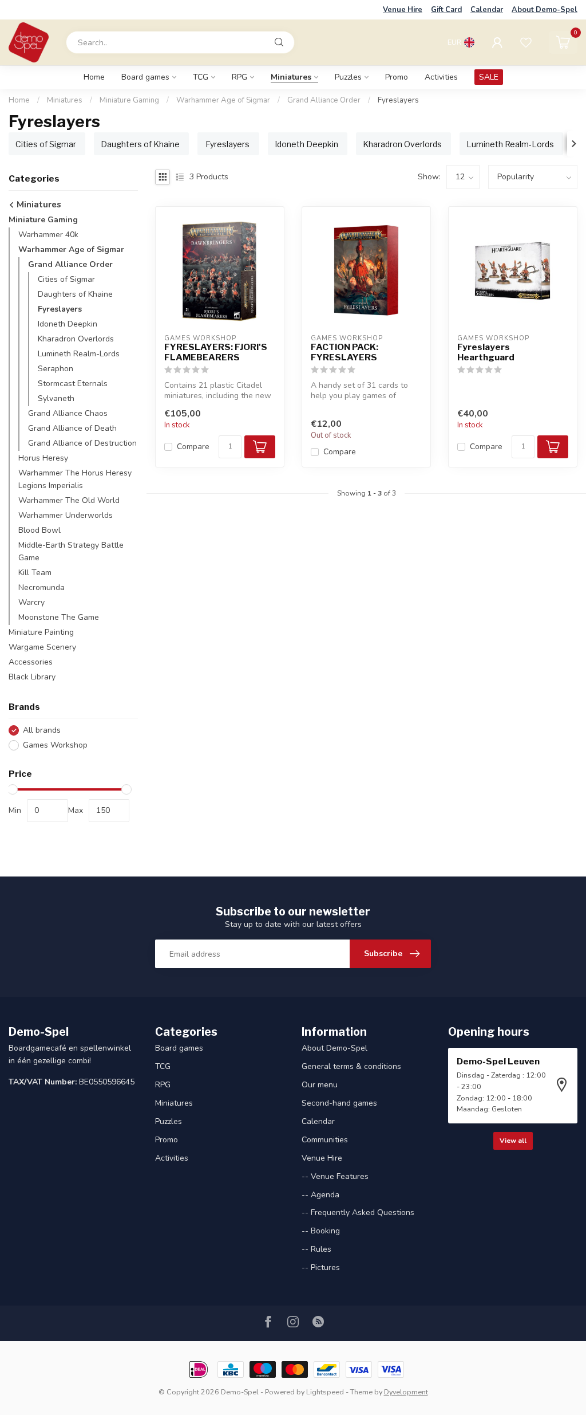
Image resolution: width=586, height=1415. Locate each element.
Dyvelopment (406, 1392)
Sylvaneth (56, 398)
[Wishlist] (526, 42)
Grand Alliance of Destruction (82, 443)
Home (94, 77)
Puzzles (348, 77)
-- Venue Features (335, 1176)
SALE (488, 77)
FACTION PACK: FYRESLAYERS (344, 352)
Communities (325, 1139)
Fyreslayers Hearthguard (485, 352)
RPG (239, 77)
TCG (200, 77)
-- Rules (316, 1249)
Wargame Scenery (42, 647)
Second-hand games (339, 1103)
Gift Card (446, 10)
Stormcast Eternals (73, 383)
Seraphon (55, 368)
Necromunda (41, 587)
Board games (145, 77)
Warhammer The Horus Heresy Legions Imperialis (75, 479)
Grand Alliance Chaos (68, 413)
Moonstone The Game (58, 617)
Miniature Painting (41, 632)
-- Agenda (320, 1194)
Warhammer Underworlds (65, 515)
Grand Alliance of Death (72, 428)
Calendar (486, 10)
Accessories (31, 662)
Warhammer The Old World (69, 500)
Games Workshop (55, 745)
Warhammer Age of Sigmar (223, 100)
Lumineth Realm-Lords (79, 353)
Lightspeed (325, 1392)
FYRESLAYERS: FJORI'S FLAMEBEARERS (215, 352)
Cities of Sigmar (66, 279)
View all (513, 1140)
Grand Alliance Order (324, 100)
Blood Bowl (39, 530)
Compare (193, 446)
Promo (396, 77)
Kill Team (35, 572)
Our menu (320, 1084)
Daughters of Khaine (75, 294)
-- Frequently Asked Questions (358, 1212)
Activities (441, 77)
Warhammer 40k (48, 234)
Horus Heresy (43, 458)
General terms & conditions (351, 1066)
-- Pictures (321, 1267)
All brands (42, 730)
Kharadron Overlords (76, 338)
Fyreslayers (398, 100)
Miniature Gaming (129, 100)
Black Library (32, 676)
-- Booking (321, 1230)
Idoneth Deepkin (67, 324)
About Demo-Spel (544, 10)
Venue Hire (402, 10)
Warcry (31, 602)
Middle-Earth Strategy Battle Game (71, 551)
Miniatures (291, 77)
